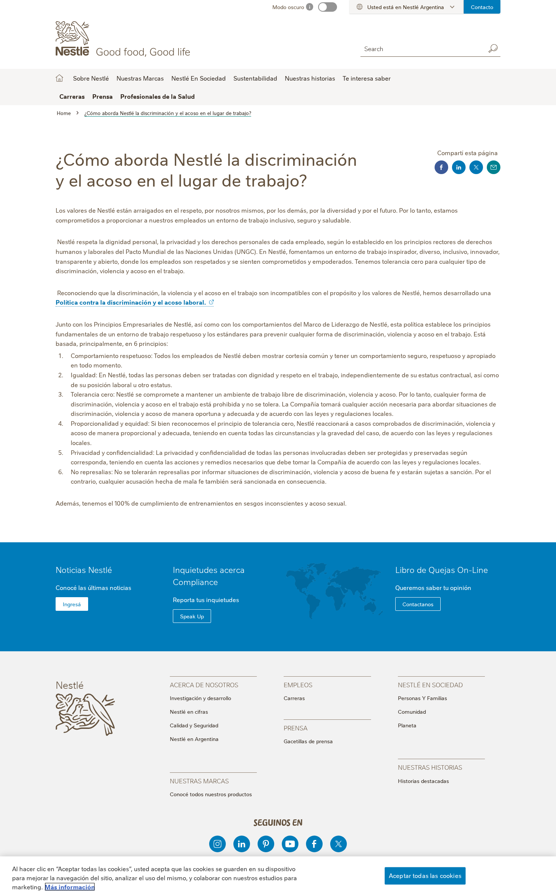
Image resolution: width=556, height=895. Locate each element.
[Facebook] (314, 844)
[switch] (327, 7)
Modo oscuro (288, 6)
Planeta (407, 725)
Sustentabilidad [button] (255, 78)
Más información (70, 887)
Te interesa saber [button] (367, 78)
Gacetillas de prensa (308, 741)
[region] (278, 875)
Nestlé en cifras (189, 711)
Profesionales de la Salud (157, 96)
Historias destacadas (423, 780)
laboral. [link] (194, 302)
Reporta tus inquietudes (206, 599)
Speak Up (192, 616)
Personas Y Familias (422, 697)
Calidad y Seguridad (194, 725)
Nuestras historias (310, 78)
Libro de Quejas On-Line (441, 569)
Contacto (482, 6)
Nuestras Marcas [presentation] (199, 780)
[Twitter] (338, 844)
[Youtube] (290, 844)
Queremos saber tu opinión (433, 587)
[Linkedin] (241, 844)
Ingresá (72, 604)
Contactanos (417, 604)
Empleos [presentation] (298, 684)
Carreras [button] (72, 96)
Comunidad (412, 711)
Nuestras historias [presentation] (430, 767)
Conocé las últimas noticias (93, 587)
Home (59, 78)
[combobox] (420, 48)
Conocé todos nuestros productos (211, 794)
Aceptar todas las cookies (425, 875)
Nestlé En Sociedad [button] (198, 78)
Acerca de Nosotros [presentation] (204, 684)
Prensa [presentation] (296, 727)
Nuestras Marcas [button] (140, 78)
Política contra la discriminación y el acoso (131, 302)
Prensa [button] (102, 96)
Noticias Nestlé (84, 569)
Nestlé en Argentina (194, 738)
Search (492, 48)
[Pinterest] (266, 844)
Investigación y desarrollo (200, 697)
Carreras (294, 697)
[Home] (124, 39)
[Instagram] (217, 844)
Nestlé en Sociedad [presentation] (430, 684)
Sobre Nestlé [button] (91, 78)
